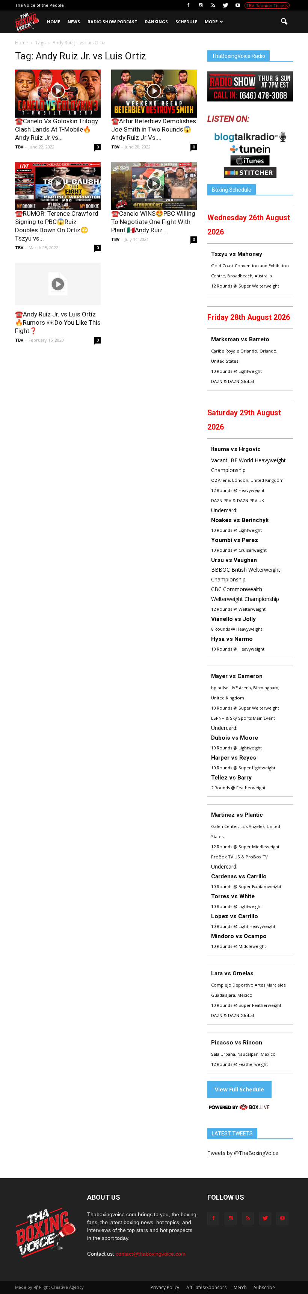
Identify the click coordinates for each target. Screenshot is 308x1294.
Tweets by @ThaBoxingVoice (242, 1152)
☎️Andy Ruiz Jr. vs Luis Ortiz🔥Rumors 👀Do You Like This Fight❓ (58, 322)
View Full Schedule (239, 1089)
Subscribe (264, 1287)
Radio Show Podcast (112, 21)
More (211, 21)
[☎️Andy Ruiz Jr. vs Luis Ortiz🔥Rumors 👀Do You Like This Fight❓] (58, 284)
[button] (284, 22)
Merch (240, 1287)
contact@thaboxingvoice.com (151, 1254)
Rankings (156, 21)
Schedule (186, 21)
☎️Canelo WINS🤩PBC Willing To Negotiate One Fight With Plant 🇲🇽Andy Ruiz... (153, 222)
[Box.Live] (239, 1108)
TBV (19, 147)
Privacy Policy (165, 1287)
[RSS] (213, 5)
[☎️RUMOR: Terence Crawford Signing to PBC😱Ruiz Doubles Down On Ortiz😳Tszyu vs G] (58, 186)
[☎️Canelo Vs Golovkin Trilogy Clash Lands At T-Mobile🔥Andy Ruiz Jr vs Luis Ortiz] (58, 94)
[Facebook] (188, 5)
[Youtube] (237, 5)
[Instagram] (200, 5)
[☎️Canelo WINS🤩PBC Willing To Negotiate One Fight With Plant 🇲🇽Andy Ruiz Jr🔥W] (154, 186)
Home (53, 21)
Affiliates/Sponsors (206, 1287)
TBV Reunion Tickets (267, 5)
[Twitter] (225, 5)
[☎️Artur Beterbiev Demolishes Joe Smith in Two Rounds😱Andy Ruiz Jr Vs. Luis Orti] (154, 94)
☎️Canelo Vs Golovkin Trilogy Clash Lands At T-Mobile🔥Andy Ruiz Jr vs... (56, 129)
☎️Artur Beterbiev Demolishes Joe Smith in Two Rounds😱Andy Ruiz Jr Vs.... (153, 129)
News (74, 21)
